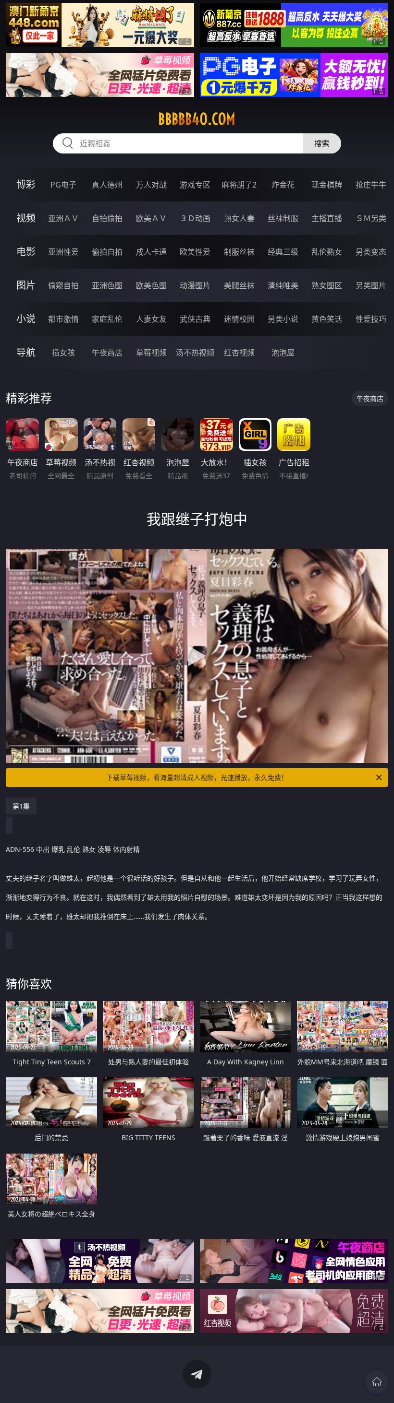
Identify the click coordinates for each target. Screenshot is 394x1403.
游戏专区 (195, 184)
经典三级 (283, 252)
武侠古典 (195, 319)
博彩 (26, 184)
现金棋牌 (326, 184)
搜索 (322, 143)
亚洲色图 (107, 285)
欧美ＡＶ (151, 218)
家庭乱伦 (107, 319)
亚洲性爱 (63, 252)
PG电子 (63, 184)
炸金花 (283, 184)
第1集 (21, 806)
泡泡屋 (283, 352)
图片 (26, 285)
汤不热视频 (195, 352)
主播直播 (326, 218)
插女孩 (63, 352)
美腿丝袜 (239, 285)
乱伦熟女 (326, 252)
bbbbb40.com (196, 119)
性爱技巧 (371, 319)
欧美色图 (151, 285)
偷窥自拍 (63, 285)
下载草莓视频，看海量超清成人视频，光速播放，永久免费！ (197, 777)
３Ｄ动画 (195, 218)
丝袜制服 (283, 218)
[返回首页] (376, 1381)
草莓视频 (151, 352)
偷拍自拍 (107, 252)
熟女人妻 (239, 218)
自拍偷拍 (107, 218)
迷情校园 (239, 319)
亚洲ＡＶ (63, 218)
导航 (26, 352)
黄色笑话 (326, 319)
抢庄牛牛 (371, 184)
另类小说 (283, 319)
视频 (26, 218)
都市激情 (63, 319)
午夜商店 (107, 352)
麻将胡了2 (239, 184)
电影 (26, 251)
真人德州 (107, 184)
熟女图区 (326, 285)
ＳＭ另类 (371, 218)
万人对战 (151, 184)
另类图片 (371, 285)
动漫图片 (195, 285)
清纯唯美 (283, 285)
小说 (26, 318)
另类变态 (371, 252)
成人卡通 (151, 252)
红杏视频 (239, 352)
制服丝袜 (239, 252)
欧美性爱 (195, 252)
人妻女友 (151, 319)
